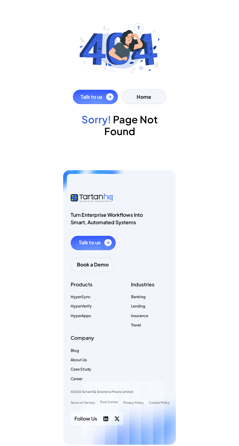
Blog (75, 350)
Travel (136, 325)
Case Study (81, 369)
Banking (138, 296)
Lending (138, 306)
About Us (79, 359)
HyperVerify (81, 306)
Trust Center (109, 402)
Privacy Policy (133, 402)
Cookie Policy (159, 402)
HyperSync (81, 296)
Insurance (139, 315)
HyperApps (81, 315)
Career (76, 378)
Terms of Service (83, 402)
